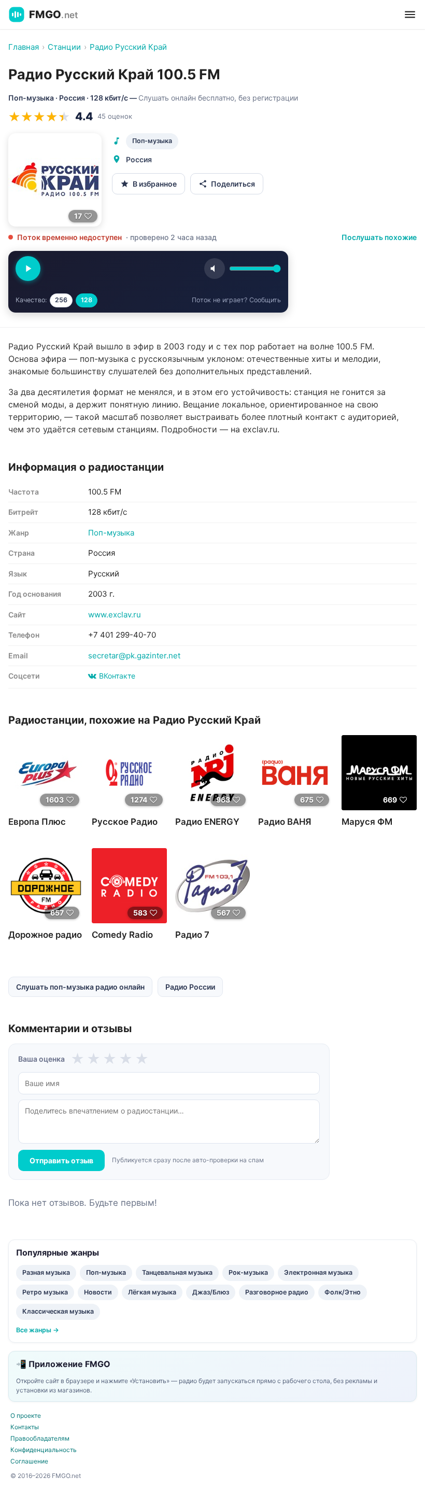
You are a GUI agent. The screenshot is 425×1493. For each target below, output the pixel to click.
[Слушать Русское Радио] (129, 772)
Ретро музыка (45, 1292)
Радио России (190, 986)
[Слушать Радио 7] (212, 885)
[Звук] (214, 268)
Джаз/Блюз (210, 1292)
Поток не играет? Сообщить (236, 300)
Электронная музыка (318, 1272)
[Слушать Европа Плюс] (45, 772)
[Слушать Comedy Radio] (129, 885)
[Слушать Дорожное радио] (45, 885)
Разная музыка (46, 1272)
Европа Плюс (37, 821)
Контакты (24, 1427)
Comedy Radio (122, 934)
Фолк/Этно (342, 1292)
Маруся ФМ (367, 821)
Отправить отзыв (61, 1160)
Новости (98, 1292)
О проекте (25, 1415)
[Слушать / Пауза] (28, 268)
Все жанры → (37, 1330)
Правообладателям (39, 1438)
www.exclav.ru (114, 614)
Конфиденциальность (43, 1450)
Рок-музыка (248, 1272)
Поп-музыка (152, 141)
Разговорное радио (276, 1292)
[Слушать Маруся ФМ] (379, 772)
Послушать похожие (379, 237)
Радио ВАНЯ (284, 821)
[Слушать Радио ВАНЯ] (295, 772)
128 (86, 300)
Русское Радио (125, 821)
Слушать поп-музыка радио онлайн (80, 986)
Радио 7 (192, 934)
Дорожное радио (45, 934)
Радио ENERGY (207, 821)
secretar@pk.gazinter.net (134, 655)
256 (61, 300)
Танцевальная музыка (177, 1272)
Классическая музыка (58, 1311)
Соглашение (29, 1461)
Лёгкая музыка (152, 1292)
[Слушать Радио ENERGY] (212, 772)
